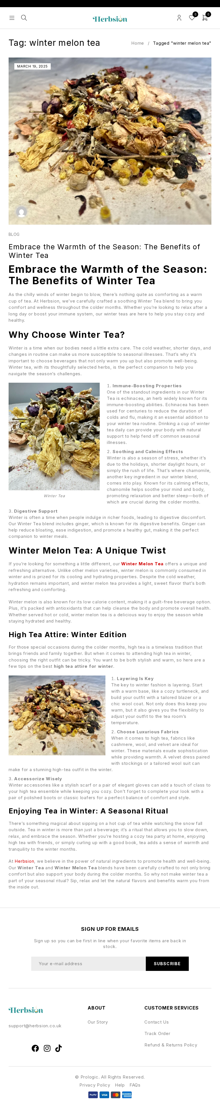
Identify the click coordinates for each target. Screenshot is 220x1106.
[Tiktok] (58, 1048)
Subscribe (167, 963)
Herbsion (24, 861)
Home (137, 43)
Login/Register (179, 17)
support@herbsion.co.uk (35, 1025)
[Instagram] (47, 1048)
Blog (14, 234)
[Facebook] (35, 1048)
